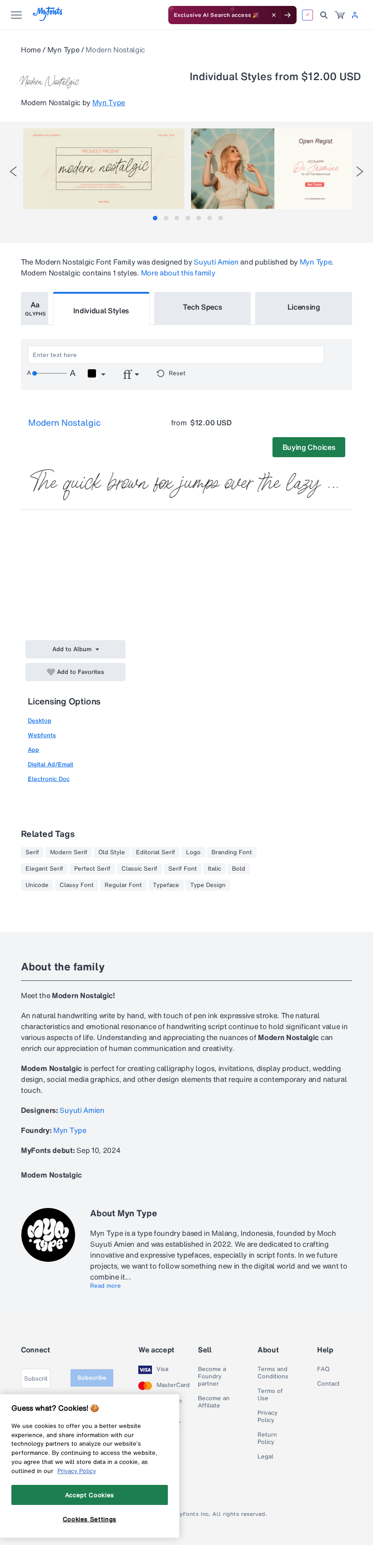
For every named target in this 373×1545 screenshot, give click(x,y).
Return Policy (267, 1438)
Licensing (303, 306)
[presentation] (13, 171)
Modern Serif (68, 852)
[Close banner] (273, 15)
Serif (32, 852)
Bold (238, 868)
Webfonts (42, 735)
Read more (105, 1286)
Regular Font (123, 885)
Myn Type (63, 49)
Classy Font (77, 885)
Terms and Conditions (272, 1373)
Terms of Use (270, 1394)
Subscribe (91, 1377)
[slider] (49, 373)
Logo (193, 852)
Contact (328, 1383)
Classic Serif (139, 868)
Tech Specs (202, 306)
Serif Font (182, 868)
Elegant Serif (44, 868)
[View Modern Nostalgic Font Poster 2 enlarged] (271, 168)
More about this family (178, 272)
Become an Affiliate (214, 1402)
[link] (340, 15)
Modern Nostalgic (64, 422)
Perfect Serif (92, 868)
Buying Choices (309, 447)
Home (31, 49)
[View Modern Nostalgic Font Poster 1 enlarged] (103, 168)
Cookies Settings (90, 1519)
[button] (96, 375)
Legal (265, 1456)
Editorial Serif (155, 852)
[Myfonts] (48, 18)
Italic (214, 868)
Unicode (37, 885)
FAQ (323, 1369)
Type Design (208, 885)
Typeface (166, 885)
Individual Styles (101, 310)
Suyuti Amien (216, 261)
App (33, 749)
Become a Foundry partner (212, 1376)
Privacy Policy (267, 1416)
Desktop (39, 720)
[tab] (155, 218)
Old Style (111, 852)
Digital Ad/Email (50, 764)
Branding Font (232, 852)
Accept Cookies (89, 1494)
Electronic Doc (49, 779)
